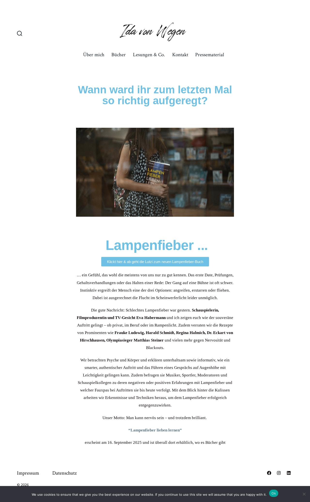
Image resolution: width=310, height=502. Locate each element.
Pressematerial (209, 54)
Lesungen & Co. (149, 54)
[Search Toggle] (19, 34)
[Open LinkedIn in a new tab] (288, 473)
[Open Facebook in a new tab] (269, 473)
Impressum (28, 473)
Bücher (118, 54)
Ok (273, 493)
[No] (304, 494)
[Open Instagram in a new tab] (278, 473)
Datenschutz (64, 473)
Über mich (93, 54)
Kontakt (180, 54)
